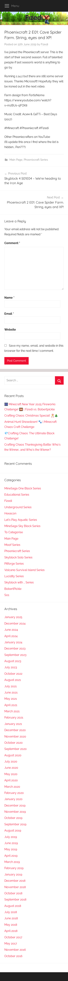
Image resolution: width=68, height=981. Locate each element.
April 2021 (10, 705)
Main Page (15, 159)
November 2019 (15, 811)
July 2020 (10, 761)
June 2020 (11, 767)
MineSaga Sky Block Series (22, 526)
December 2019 (14, 805)
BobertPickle (12, 589)
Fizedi (44, 44)
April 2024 (11, 636)
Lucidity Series (14, 576)
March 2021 (12, 711)
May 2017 (10, 943)
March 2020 (12, 786)
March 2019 (12, 862)
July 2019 (10, 837)
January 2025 (13, 617)
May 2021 (10, 698)
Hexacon (10, 513)
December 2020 (15, 730)
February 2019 (13, 868)
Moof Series (12, 545)
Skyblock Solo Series (18, 557)
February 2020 (14, 793)
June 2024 (11, 629)
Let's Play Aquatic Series (20, 520)
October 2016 (13, 956)
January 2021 (13, 724)
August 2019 (12, 830)
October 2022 (13, 673)
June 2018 (11, 918)
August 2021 (12, 680)
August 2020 (12, 755)
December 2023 (15, 648)
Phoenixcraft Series (36, 159)
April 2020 (11, 780)
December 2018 (14, 880)
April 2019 (10, 855)
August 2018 (12, 906)
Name (9, 297)
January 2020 (13, 799)
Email (9, 313)
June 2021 (11, 692)
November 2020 (15, 736)
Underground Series (18, 507)
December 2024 (15, 623)
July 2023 (10, 667)
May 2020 (10, 774)
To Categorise (13, 532)
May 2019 (10, 849)
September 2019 (15, 824)
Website (10, 329)
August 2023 (12, 661)
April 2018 (10, 931)
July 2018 (10, 912)
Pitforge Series (14, 563)
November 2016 (15, 949)
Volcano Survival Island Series (24, 570)
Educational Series (16, 494)
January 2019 (13, 874)
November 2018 (15, 887)
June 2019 (11, 843)
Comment (12, 243)
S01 (6, 595)
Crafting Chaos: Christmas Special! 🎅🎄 (31, 415)
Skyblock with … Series (19, 582)
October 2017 (13, 937)
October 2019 (13, 818)
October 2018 (13, 893)
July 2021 (10, 686)
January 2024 (13, 642)
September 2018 (15, 899)
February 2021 (13, 717)
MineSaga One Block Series (22, 488)
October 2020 (13, 742)
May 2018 (10, 924)
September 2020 (15, 749)
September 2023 (15, 655)
